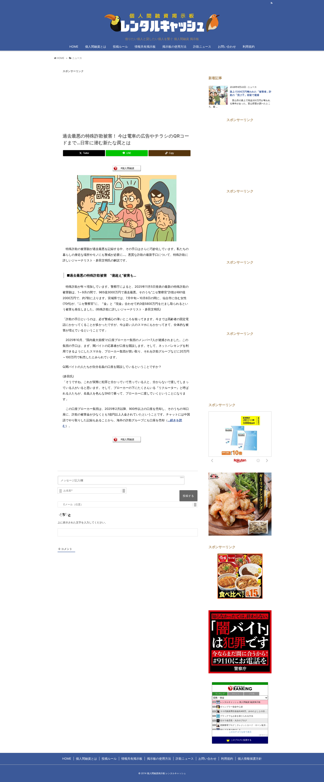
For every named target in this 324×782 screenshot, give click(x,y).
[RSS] (271, 3)
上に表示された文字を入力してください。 (82, 522)
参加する (263, 735)
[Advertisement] (94, 101)
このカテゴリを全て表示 (240, 732)
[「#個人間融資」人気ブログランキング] (127, 168)
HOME (60, 57)
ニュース (77, 57)
